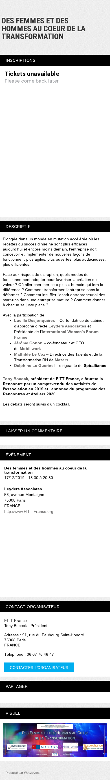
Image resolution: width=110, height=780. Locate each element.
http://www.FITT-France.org (28, 511)
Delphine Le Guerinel (34, 365)
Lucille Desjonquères (34, 320)
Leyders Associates (67, 326)
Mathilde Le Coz (29, 354)
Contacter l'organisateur (39, 668)
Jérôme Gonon (28, 343)
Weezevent (31, 772)
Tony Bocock (15, 378)
